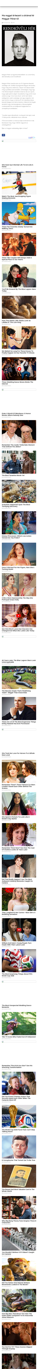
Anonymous (6, 23)
